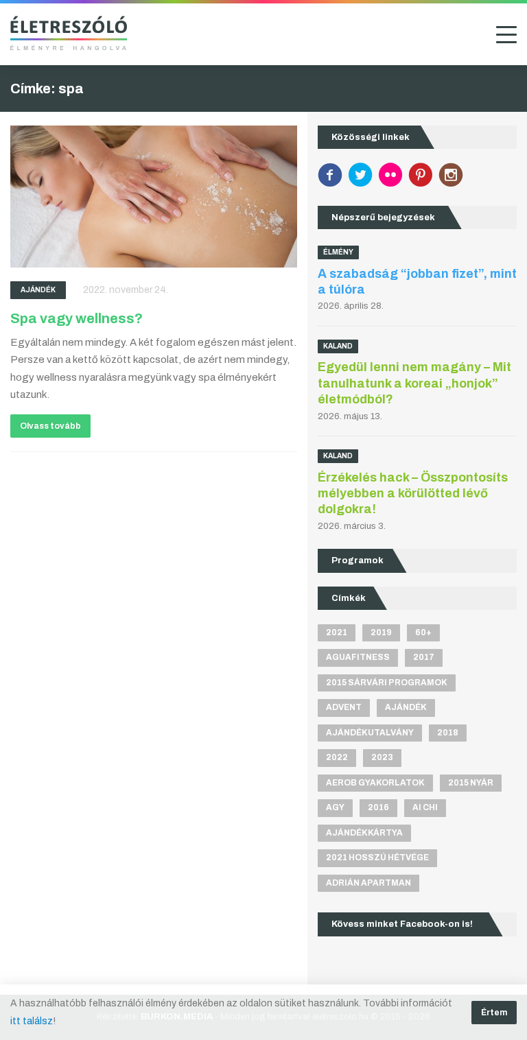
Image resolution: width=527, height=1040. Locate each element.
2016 (378, 807)
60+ (423, 632)
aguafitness (358, 657)
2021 (336, 632)
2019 (381, 632)
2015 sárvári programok (386, 682)
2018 (447, 732)
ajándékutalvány (370, 732)
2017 (423, 657)
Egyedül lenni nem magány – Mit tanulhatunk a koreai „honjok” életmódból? (414, 383)
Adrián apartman (368, 883)
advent (344, 707)
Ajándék (38, 290)
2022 (337, 757)
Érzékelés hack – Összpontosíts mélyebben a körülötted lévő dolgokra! (413, 494)
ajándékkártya (364, 833)
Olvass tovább (50, 426)
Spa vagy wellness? (76, 318)
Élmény (338, 252)
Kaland (338, 346)
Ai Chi (425, 807)
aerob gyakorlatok (375, 783)
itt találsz (31, 1021)
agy (335, 807)
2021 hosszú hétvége (377, 857)
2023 (382, 757)
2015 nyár (470, 783)
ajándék (406, 707)
